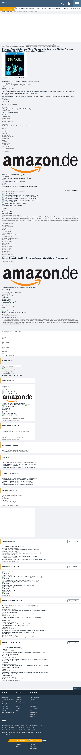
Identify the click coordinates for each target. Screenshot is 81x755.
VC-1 (3, 140)
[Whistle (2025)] (7, 592)
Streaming (30, 732)
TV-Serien (14, 104)
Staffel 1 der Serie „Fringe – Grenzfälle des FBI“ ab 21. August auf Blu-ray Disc (24, 559)
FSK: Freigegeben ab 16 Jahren (11, 112)
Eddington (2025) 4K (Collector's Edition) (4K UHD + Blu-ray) (19, 585)
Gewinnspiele (19, 697)
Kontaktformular (34, 697)
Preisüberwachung (7, 700)
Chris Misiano (28, 96)
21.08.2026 (5, 573)
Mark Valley (14, 93)
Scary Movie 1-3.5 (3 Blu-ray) (10, 654)
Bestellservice (6, 702)
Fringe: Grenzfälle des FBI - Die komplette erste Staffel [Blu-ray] (19, 287)
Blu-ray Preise (6, 704)
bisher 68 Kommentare (8, 355)
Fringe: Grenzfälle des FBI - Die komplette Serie (15, 452)
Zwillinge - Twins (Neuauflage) (10, 661)
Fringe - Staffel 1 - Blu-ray (9, 296)
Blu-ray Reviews (33, 728)
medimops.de (6, 410)
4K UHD (9, 732)
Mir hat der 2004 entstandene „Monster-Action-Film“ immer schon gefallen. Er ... (24, 630)
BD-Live (19, 730)
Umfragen (19, 700)
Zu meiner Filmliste (7, 78)
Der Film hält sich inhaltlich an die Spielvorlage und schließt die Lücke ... (22, 617)
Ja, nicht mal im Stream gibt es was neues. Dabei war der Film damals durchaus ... (25, 666)
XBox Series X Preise (8, 712)
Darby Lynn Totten (28, 91)
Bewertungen (7, 212)
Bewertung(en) (6, 332)
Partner (18, 708)
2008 (7, 101)
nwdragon (5, 500)
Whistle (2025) (6, 595)
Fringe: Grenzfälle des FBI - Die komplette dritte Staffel (17, 481)
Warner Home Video (8, 88)
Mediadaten (33, 704)
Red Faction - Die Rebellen (9, 612)
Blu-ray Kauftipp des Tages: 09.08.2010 (13, 546)
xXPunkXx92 (5, 498)
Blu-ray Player (12, 730)
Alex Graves (5, 96)
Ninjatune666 (6, 607)
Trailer (20, 732)
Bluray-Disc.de (5, 11)
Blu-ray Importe (6, 734)
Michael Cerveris (23, 93)
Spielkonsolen (25, 726)
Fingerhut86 (5, 497)
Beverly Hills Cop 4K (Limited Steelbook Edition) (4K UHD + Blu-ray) (21, 580)
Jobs (17, 710)
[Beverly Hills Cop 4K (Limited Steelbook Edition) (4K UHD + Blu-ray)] (22, 577)
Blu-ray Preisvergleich (36, 726)
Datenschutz (33, 712)
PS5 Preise (5, 708)
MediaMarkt (41, 45)
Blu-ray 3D (32, 730)
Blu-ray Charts (17, 726)
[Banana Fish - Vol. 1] (8, 572)
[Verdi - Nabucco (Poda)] (9, 587)
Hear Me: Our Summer (8, 619)
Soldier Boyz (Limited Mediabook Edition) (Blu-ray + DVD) (18, 632)
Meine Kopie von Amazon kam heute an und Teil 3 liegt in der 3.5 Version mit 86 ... (25, 659)
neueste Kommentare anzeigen (11, 680)
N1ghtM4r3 (5, 633)
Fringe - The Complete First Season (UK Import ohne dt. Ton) (19, 467)
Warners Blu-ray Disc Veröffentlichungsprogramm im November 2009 (22, 553)
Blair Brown (11, 91)
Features (4, 208)
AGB (31, 710)
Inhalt (3, 207)
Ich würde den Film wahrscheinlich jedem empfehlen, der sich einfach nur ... (23, 624)
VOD (11, 726)
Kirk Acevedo (63, 91)
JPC (32, 45)
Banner (18, 706)
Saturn (35, 45)
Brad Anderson (20, 96)
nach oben (77, 688)
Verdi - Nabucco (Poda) (8, 590)
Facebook (32, 700)
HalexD (4, 669)
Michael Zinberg (65, 96)
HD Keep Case (6, 109)
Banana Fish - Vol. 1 (8, 575)
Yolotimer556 (6, 620)
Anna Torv (5, 91)
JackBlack (5, 662)
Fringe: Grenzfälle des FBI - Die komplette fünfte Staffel (17, 484)
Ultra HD (18, 728)
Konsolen (24, 732)
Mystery (4, 104)
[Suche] (62, 3)
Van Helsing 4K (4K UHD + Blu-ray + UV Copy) (15, 625)
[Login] (68, 3)
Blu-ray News (32, 744)
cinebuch (4, 388)
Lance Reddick (71, 91)
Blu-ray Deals (32, 746)
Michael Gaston (32, 93)
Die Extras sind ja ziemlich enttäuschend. (13, 679)
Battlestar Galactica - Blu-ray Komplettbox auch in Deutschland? (20, 556)
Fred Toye (35, 96)
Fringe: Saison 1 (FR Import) (10, 465)
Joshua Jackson (54, 91)
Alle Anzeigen (73, 541)
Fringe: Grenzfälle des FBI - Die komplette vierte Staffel (17, 483)
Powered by (67, 190)
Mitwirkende (33, 708)
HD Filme (12, 728)
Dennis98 (4, 649)
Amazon (28, 45)
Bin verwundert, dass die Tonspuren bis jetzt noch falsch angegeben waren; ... (24, 652)
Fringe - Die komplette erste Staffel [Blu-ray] (14, 312)
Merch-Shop (19, 704)
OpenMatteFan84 (7, 675)
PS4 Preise (5, 706)
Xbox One (15, 732)
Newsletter (5, 697)
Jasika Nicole (38, 91)
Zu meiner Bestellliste (8, 81)
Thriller (9, 104)
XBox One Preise (6, 710)
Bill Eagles (12, 96)
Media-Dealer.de (52, 45)
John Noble (45, 91)
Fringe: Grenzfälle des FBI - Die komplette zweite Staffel (17, 479)
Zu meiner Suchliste (20, 81)
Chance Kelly (19, 91)
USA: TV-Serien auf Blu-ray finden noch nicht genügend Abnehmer (20, 549)
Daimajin (4, 614)
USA (3, 101)
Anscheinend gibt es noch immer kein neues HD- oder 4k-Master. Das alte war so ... (25, 672)
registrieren (8, 431)
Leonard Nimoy (6, 93)
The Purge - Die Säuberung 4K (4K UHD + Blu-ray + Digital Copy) (20, 606)
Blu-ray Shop (37, 732)
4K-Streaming (6, 726)
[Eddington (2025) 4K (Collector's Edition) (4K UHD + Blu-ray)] (20, 582)
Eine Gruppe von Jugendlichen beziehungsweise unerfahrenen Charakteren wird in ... (26, 637)
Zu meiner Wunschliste (32, 81)
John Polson (56, 96)
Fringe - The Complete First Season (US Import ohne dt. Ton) (19, 464)
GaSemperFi (5, 656)
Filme (11, 11)
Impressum (33, 706)
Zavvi (46, 45)
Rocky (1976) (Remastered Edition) (12, 647)
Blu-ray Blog (19, 702)
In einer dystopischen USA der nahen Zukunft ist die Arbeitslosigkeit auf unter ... (24, 611)
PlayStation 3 (6, 728)
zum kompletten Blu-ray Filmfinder (12, 375)
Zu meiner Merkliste (18, 78)
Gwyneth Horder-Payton (46, 96)
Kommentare (7, 213)
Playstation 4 (25, 730)
